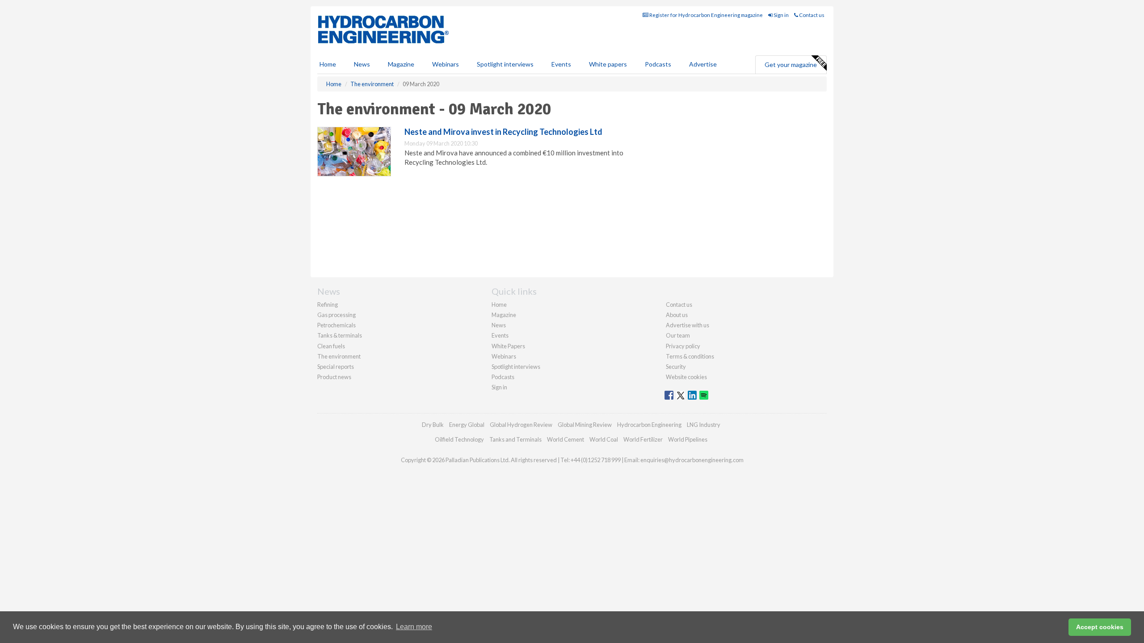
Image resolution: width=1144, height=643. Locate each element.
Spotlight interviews (505, 64)
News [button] (362, 64)
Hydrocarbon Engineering (649, 424)
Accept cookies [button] (1099, 626)
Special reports (335, 366)
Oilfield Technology (459, 439)
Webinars (445, 64)
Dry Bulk (433, 424)
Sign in (781, 15)
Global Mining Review (585, 424)
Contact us (811, 15)
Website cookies (686, 376)
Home (328, 64)
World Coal (603, 439)
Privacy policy (683, 346)
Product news (334, 376)
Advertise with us (687, 325)
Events (561, 64)
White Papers (508, 346)
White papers (608, 64)
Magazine (401, 64)
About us (677, 314)
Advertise (703, 64)
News (499, 325)
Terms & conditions (690, 356)
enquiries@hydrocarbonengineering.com (692, 459)
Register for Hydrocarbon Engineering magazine (705, 15)
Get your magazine (791, 64)
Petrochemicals (336, 325)
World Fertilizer (643, 439)
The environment (339, 356)
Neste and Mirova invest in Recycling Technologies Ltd (503, 132)
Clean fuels (331, 346)
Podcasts (658, 64)
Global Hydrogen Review (521, 424)
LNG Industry (703, 424)
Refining (327, 304)
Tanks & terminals (339, 335)
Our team (678, 335)
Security (676, 366)
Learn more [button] (414, 626)
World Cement (565, 439)
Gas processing (336, 314)
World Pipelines (687, 439)
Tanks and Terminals (515, 439)
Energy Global (466, 424)
